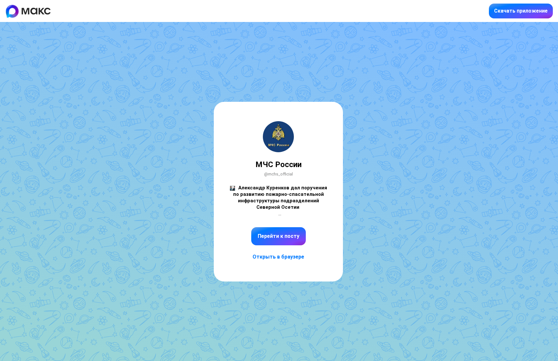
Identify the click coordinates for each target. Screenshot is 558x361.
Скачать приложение (521, 11)
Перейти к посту (278, 236)
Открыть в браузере (278, 257)
